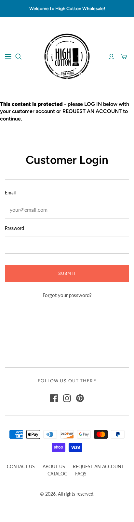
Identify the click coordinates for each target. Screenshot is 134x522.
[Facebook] (54, 398)
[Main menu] (8, 56)
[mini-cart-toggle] (124, 56)
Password (14, 228)
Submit (66, 273)
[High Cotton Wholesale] (67, 55)
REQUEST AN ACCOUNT (98, 466)
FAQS (81, 473)
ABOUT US (54, 466)
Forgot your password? (67, 295)
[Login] (111, 56)
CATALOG (57, 473)
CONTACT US (21, 466)
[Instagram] (67, 398)
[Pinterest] (80, 398)
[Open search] (18, 56)
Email (10, 192)
